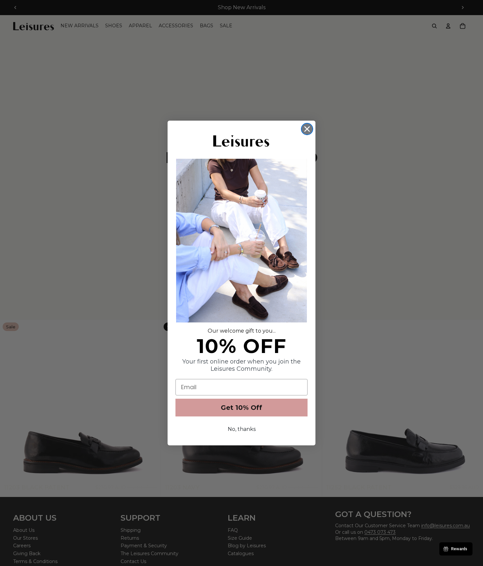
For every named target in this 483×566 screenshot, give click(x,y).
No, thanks (242, 429)
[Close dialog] (307, 129)
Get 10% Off (241, 408)
